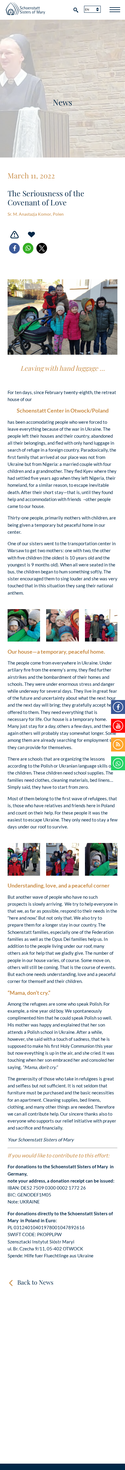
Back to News (35, 1282)
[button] (14, 248)
